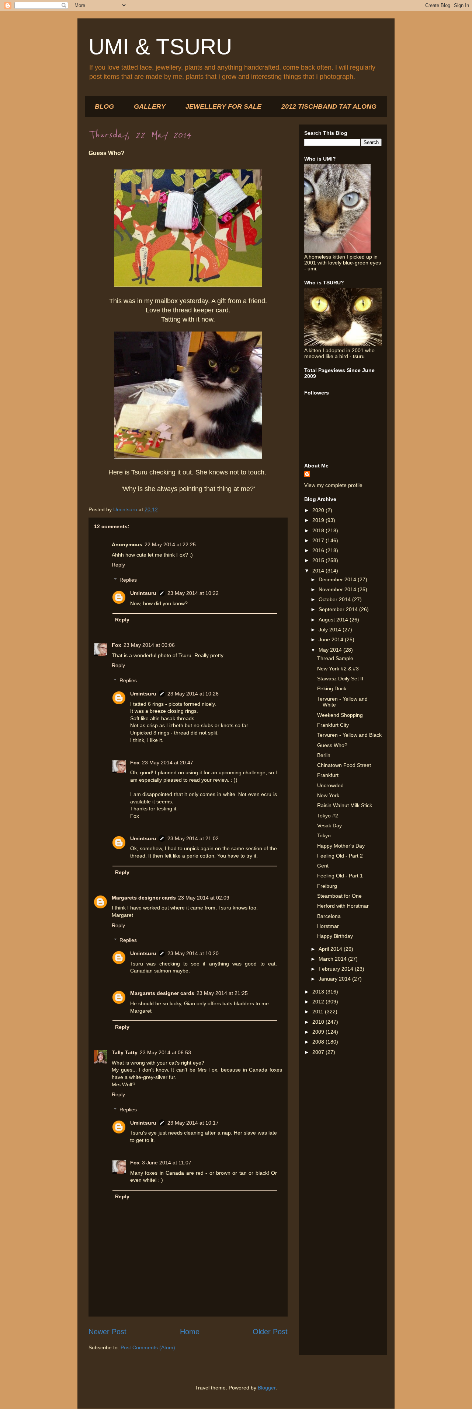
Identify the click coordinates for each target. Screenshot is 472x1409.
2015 (319, 560)
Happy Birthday (335, 936)
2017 (319, 540)
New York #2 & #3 (338, 669)
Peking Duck (331, 688)
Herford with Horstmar (343, 906)
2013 (319, 992)
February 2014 (337, 969)
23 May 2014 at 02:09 (203, 898)
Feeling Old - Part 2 (340, 856)
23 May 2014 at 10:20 (193, 953)
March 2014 (333, 959)
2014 (319, 571)
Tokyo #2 (327, 816)
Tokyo (324, 835)
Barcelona (329, 916)
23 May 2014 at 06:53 (165, 1052)
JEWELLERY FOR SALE (223, 106)
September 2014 (339, 609)
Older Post (270, 1332)
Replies (128, 580)
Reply (118, 565)
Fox (116, 645)
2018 (319, 530)
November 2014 (338, 589)
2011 (318, 1011)
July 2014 (331, 629)
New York (328, 795)
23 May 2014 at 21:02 (193, 838)
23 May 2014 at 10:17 (193, 1123)
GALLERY (150, 106)
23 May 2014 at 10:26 (193, 694)
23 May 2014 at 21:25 (222, 993)
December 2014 (338, 579)
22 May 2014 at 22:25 (170, 544)
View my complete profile (333, 485)
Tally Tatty (125, 1052)
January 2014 (335, 979)
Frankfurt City (333, 725)
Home (189, 1332)
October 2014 (335, 599)
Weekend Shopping (340, 715)
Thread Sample (335, 658)
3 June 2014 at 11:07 (166, 1163)
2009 (319, 1032)
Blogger (266, 1388)
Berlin (323, 755)
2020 (319, 510)
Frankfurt (328, 775)
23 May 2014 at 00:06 (149, 645)
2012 (319, 1002)
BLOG (104, 106)
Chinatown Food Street (344, 765)
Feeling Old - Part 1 (340, 876)
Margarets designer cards (144, 898)
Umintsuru (143, 593)
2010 (319, 1022)
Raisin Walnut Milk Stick (344, 805)
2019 (319, 520)
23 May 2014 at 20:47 (167, 762)
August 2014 (334, 620)
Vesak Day (329, 825)
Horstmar (328, 926)
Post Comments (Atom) (148, 1347)
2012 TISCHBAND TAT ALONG (328, 106)
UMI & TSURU (160, 46)
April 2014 (331, 949)
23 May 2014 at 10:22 (193, 593)
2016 (319, 550)
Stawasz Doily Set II (340, 678)
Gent (323, 866)
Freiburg (327, 886)
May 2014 (331, 650)
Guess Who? (332, 745)
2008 (319, 1042)
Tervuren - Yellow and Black (349, 735)
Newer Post (107, 1332)
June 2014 (332, 639)
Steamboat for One (339, 896)
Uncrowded (330, 785)
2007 (319, 1052)
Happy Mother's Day (341, 846)
